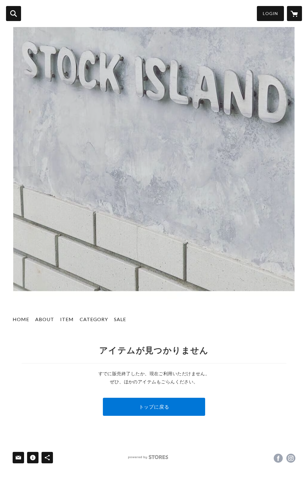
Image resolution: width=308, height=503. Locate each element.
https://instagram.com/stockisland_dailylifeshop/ (290, 458)
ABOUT (44, 319)
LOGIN (270, 13)
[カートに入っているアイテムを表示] (294, 13)
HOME (21, 319)
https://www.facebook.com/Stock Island (278, 458)
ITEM (67, 319)
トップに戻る (154, 406)
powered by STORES (148, 457)
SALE (120, 319)
